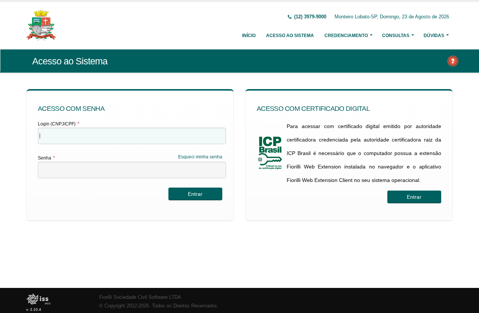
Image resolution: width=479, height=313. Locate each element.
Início (249, 35)
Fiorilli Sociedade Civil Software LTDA (140, 297)
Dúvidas (434, 35)
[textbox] (132, 136)
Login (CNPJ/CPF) (58, 124)
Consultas (395, 35)
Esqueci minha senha (200, 156)
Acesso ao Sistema (290, 35)
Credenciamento (346, 35)
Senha (46, 158)
